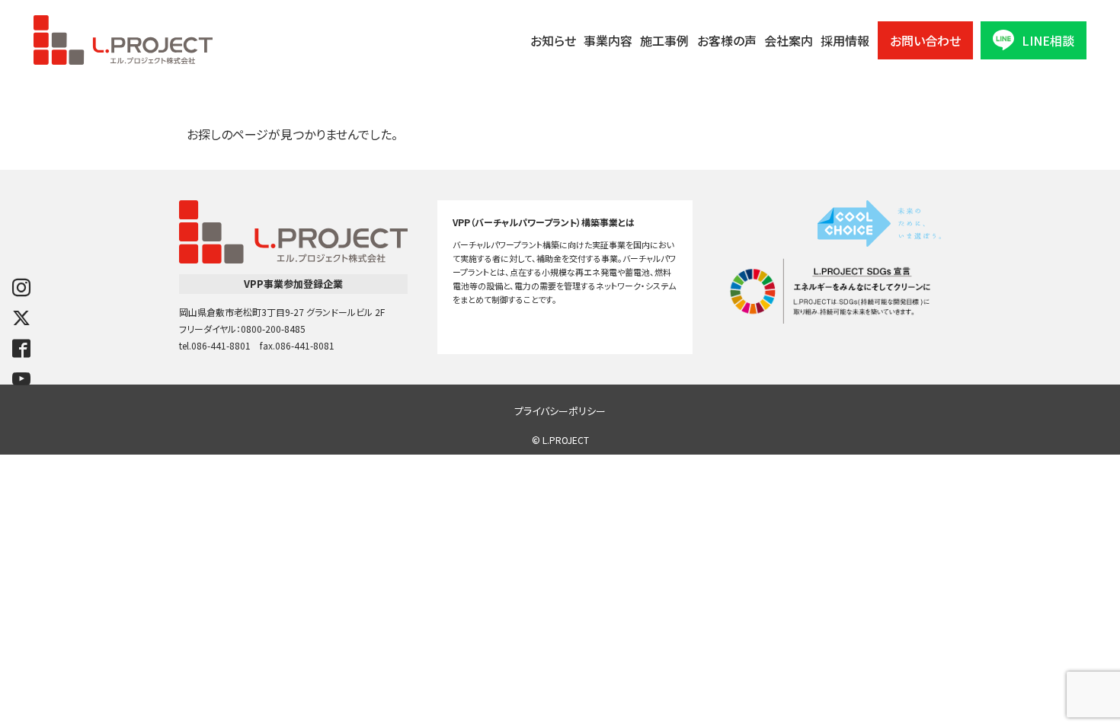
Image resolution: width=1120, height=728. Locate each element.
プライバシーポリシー (560, 411)
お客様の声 (727, 40)
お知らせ (553, 40)
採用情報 (845, 40)
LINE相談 (1048, 40)
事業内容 (608, 40)
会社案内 (788, 40)
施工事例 (664, 40)
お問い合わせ (925, 40)
